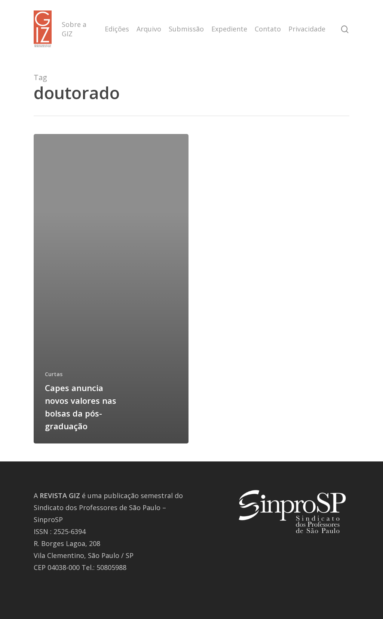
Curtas (53, 374)
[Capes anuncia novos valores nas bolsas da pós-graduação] (111, 288)
